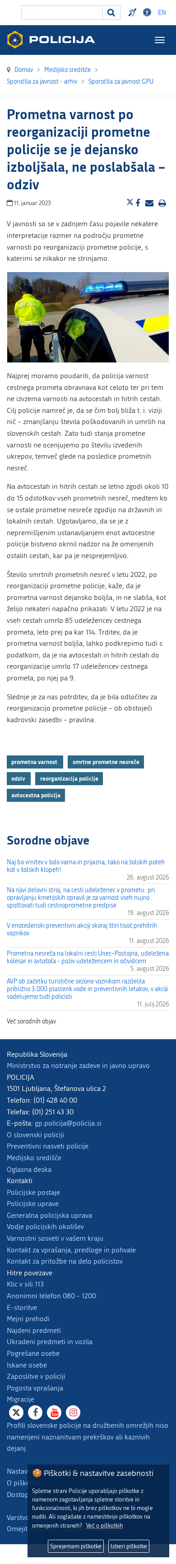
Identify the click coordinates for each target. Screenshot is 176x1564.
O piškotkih (24, 1483)
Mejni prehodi (28, 1318)
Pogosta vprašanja (35, 1388)
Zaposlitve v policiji (36, 1376)
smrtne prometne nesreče (106, 762)
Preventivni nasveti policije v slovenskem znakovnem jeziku (133, 13)
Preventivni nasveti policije (47, 1146)
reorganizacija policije (69, 778)
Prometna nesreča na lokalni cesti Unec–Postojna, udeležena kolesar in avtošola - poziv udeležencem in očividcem (88, 957)
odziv (18, 778)
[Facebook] (35, 1412)
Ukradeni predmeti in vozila (50, 1341)
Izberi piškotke (129, 1546)
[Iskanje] (111, 12)
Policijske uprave (33, 1203)
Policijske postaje (33, 1192)
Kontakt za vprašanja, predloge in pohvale (71, 1250)
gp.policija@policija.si (68, 1123)
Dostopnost (148, 13)
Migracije (20, 1399)
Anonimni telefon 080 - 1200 (51, 1295)
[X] (16, 1412)
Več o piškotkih (104, 1525)
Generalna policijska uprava (49, 1215)
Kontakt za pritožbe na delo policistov (65, 1261)
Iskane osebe (27, 1365)
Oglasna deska (29, 1169)
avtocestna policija (35, 795)
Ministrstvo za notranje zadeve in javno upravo (78, 1065)
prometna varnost (35, 762)
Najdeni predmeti (34, 1330)
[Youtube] (54, 1412)
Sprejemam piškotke (76, 1546)
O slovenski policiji (35, 1135)
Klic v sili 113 (25, 1284)
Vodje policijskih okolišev (45, 1226)
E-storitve (22, 1307)
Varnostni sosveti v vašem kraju (55, 1238)
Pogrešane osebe (33, 1353)
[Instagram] (73, 1412)
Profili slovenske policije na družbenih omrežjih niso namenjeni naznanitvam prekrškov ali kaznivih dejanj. (87, 1436)
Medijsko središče (34, 1157)
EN (162, 13)
